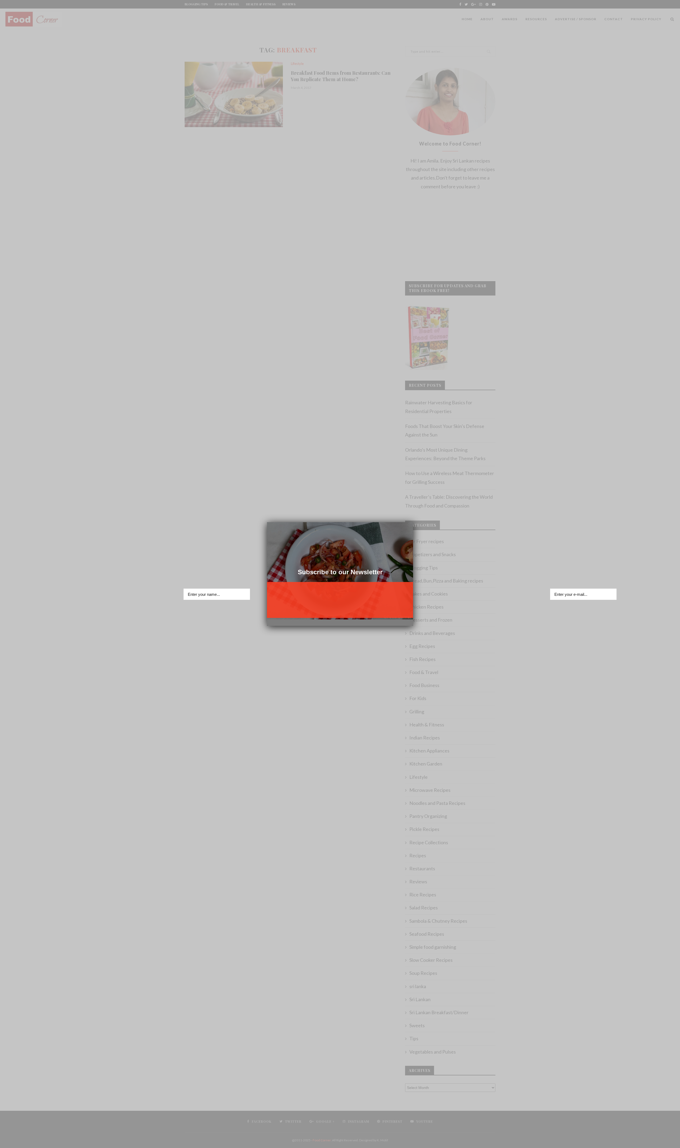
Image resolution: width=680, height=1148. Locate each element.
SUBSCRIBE (340, 609)
